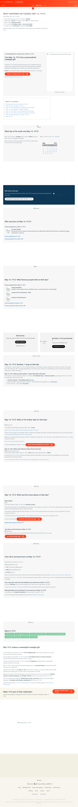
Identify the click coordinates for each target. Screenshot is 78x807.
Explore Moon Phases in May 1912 (14, 522)
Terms (48, 790)
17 (41, 8)
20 (49, 8)
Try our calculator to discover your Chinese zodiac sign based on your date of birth (27, 459)
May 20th (43, 437)
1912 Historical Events (22, 634)
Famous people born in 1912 (12, 236)
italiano (75, 2)
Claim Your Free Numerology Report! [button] (38, 444)
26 (66, 8)
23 (58, 8)
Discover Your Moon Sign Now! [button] (27, 519)
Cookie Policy (43, 794)
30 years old (60, 575)
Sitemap (30, 790)
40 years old (67, 575)
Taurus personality (10, 434)
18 (44, 8)
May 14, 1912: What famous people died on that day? (20, 107)
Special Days (48, 787)
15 (36, 8)
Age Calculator (51, 577)
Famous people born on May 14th (14, 239)
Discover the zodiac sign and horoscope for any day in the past (21, 430)
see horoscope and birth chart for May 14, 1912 (19, 199)
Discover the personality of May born (14, 441)
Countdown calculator (17, 587)
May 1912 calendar (54, 136)
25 (63, 8)
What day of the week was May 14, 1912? (17, 104)
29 (74, 8)
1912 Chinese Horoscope (12, 637)
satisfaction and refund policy (15, 76)
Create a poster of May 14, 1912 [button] (16, 74)
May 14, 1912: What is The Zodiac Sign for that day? (20, 111)
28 (71, 8)
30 (77, 8)
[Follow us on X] (34, 784)
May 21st (67, 437)
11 (24, 8)
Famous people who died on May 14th (15, 305)
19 (47, 8)
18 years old (53, 575)
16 (38, 8)
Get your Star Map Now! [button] (14, 536)
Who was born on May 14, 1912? (14, 106)
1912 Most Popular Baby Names (55, 634)
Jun (45, 5)
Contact (42, 790)
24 (60, 8)
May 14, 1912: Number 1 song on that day (17, 109)
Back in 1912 (9, 116)
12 (27, 8)
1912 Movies (25, 637)
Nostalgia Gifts (27, 787)
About (36, 790)
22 (55, 8)
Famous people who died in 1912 (14, 303)
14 (45, 150)
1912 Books (33, 637)
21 (52, 8)
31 (52, 153)
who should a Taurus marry (24, 434)
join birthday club (58, 346)
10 (21, 8)
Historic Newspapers (37, 787)
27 (69, 8)
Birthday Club (56, 787)
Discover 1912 (9, 634)
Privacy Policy (34, 794)
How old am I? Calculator (16, 577)
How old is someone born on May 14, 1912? (17, 114)
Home (19, 787)
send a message (20, 342)
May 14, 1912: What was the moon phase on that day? (20, 113)
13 (30, 8)
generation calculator (38, 594)
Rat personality (16, 455)
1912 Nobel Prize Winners (38, 634)
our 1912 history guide (23, 682)
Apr (33, 5)
